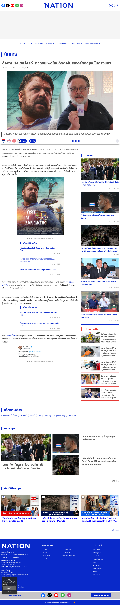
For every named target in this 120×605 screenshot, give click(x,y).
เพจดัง (23, 416)
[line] (63, 597)
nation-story (66, 552)
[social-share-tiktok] (8, 5)
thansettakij (96, 574)
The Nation (96, 550)
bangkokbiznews (98, 559)
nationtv (95, 562)
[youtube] (56, 597)
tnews (95, 571)
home (45, 549)
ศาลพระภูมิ (48, 416)
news (45, 552)
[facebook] (43, 597)
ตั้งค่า (9, 592)
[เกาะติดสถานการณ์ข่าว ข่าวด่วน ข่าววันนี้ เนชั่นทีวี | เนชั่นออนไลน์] (58, 5)
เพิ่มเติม (5, 584)
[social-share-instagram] (21, 5)
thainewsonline (98, 568)
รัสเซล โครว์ (6, 416)
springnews (96, 565)
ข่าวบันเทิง (72, 416)
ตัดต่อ (32, 416)
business (46, 559)
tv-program (66, 549)
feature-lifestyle (68, 555)
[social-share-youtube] (12, 5)
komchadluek (97, 556)
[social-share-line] (17, 5)
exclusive (46, 555)
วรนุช (39, 416)
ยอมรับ (9, 588)
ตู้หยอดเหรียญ (60, 416)
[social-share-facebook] (3, 5)
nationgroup (97, 553)
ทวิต (15, 416)
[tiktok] (49, 597)
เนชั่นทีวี (54, 602)
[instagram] (69, 597)
